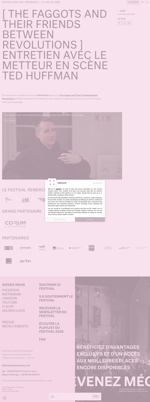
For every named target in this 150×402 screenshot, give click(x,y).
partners (59, 189)
